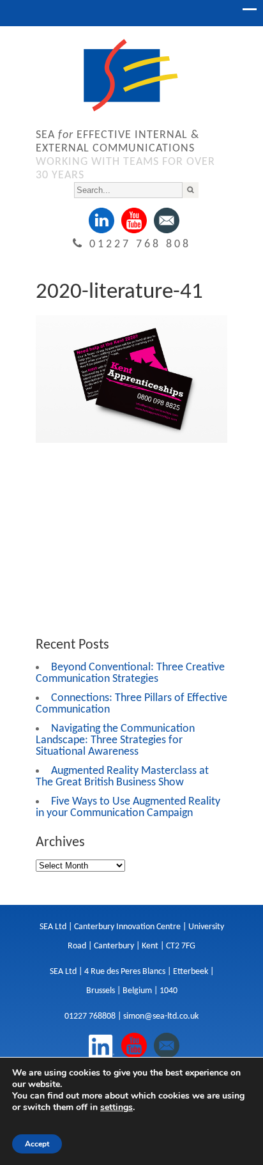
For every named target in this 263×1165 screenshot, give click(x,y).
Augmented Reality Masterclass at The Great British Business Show (122, 777)
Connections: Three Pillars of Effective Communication (131, 704)
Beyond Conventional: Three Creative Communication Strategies (130, 673)
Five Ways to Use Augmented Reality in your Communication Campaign (128, 807)
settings (116, 1107)
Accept (37, 1144)
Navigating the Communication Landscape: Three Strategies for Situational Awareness (115, 740)
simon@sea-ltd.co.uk (161, 1016)
